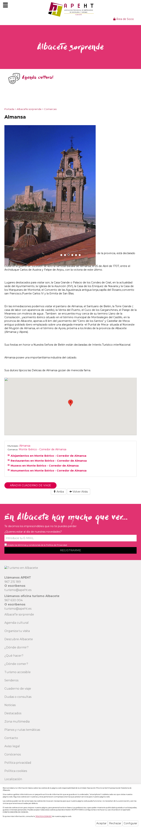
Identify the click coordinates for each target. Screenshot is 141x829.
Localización (13, 779)
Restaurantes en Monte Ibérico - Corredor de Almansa (49, 460)
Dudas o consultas (17, 697)
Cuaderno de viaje (17, 688)
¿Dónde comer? (16, 664)
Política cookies (15, 771)
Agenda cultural (16, 622)
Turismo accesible (17, 672)
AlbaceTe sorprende (29, 109)
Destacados (12, 713)
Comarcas (50, 109)
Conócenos (12, 754)
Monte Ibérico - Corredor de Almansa (42, 449)
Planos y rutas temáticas (22, 729)
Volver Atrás (80, 491)
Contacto (11, 738)
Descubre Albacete (18, 639)
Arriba (60, 491)
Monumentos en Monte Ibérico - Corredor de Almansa (48, 470)
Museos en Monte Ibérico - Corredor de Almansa (45, 465)
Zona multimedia (17, 721)
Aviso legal (12, 746)
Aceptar (101, 823)
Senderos (11, 680)
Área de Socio (124, 19)
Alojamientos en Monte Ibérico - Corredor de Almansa (48, 455)
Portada (9, 109)
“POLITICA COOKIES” (43, 816)
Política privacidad (17, 762)
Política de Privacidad (56, 545)
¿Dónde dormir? (16, 647)
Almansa (24, 445)
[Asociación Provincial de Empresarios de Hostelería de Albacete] (70, 9)
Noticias (10, 705)
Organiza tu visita (17, 631)
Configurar (130, 823)
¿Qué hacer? (13, 655)
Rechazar (115, 823)
